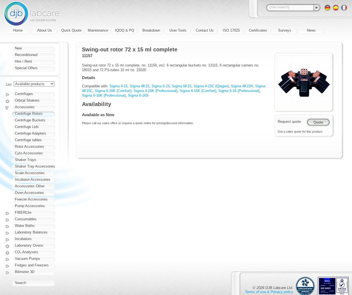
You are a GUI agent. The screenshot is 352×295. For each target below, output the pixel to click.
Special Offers (26, 68)
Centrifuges (24, 94)
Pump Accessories (30, 206)
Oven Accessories (29, 193)
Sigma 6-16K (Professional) (104, 95)
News (311, 30)
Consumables (26, 219)
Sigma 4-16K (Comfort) (198, 91)
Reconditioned (26, 55)
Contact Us (205, 30)
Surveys (284, 30)
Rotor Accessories (29, 146)
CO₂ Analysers (26, 252)
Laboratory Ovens (29, 245)
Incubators (23, 239)
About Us (44, 30)
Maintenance (98, 30)
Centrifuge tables (28, 140)
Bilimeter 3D (24, 272)
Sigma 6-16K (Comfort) (113, 91)
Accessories (25, 107)
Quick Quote (71, 30)
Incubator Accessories (32, 179)
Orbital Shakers (27, 100)
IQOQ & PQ (124, 30)
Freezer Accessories (31, 199)
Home (18, 30)
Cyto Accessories (29, 153)
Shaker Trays (25, 160)
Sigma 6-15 (161, 86)
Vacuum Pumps (27, 259)
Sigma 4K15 (139, 86)
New (18, 48)
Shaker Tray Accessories (35, 166)
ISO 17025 (231, 30)
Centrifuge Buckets (30, 120)
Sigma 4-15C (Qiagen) (211, 86)
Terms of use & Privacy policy (269, 292)
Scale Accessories (30, 173)
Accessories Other (30, 186)
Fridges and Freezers (32, 265)
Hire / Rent (23, 61)
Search (20, 283)
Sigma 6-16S (138, 95)
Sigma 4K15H (242, 86)
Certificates (258, 30)
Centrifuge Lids (27, 127)
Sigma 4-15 (118, 86)
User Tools (177, 30)
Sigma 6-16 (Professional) (239, 91)
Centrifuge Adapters (30, 133)
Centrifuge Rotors (29, 114)
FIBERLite (23, 212)
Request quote (289, 121)
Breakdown (151, 30)
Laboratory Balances (31, 232)
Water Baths (25, 226)
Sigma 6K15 (181, 86)
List (9, 84)
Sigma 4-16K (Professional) (155, 91)
